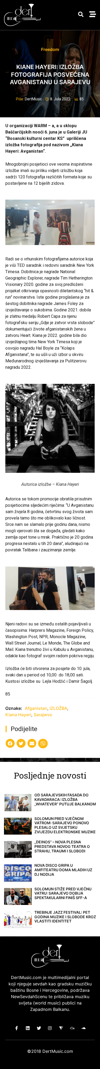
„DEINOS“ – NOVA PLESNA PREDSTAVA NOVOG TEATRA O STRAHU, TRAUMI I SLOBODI (62, 846)
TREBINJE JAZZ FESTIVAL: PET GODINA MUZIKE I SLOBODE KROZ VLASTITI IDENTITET (65, 917)
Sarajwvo (43, 714)
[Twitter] (39, 1028)
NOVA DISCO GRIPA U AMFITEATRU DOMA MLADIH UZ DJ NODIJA (63, 870)
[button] (81, 14)
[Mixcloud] (72, 1028)
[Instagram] (50, 1028)
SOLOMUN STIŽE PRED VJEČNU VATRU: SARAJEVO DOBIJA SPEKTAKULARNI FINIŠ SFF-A (62, 893)
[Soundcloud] (83, 1028)
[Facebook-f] (17, 1028)
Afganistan (36, 708)
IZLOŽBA (58, 708)
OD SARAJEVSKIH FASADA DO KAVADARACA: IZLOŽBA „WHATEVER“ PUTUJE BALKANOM (65, 799)
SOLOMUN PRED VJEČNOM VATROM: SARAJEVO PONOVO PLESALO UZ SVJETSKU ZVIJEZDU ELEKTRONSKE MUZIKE (65, 825)
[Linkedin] (28, 1028)
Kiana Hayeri (18, 714)
